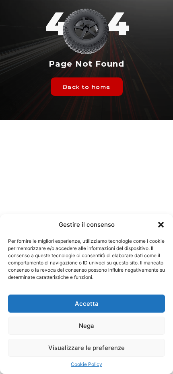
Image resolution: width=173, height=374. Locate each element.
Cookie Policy (86, 364)
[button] (161, 225)
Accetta (87, 303)
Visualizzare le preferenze (86, 348)
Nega (86, 325)
